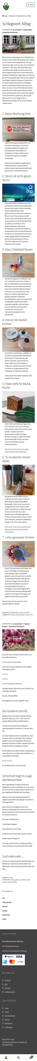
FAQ (3, 898)
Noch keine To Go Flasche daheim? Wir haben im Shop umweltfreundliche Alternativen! (18, 529)
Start (6, 16)
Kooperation (6, 915)
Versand (4, 906)
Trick (31, 614)
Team (7, 1008)
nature (4, 882)
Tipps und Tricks (24, 612)
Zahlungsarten (6, 902)
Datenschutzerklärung (10, 1042)
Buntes (11, 877)
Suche (18, 1057)
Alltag (13, 614)
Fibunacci (18, 880)
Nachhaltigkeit (14, 612)
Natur (28, 880)
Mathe (24, 880)
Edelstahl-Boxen (13, 291)
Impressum (9, 1027)
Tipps (27, 614)
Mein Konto (6, 1057)
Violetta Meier (27, 30)
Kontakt (4, 911)
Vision (7, 1012)
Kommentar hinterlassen (10, 32)
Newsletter (9, 1023)
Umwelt (9, 882)
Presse (4, 919)
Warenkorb (28, 1055)
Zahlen (15, 882)
